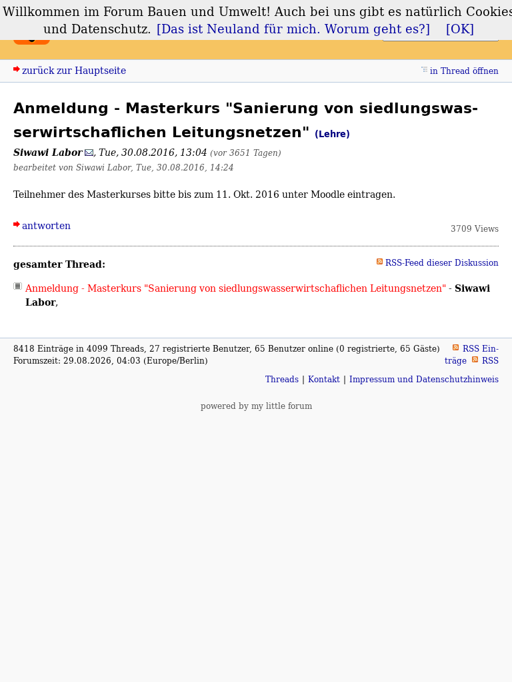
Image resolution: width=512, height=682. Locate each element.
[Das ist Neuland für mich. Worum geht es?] (293, 28)
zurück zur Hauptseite (74, 70)
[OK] (460, 28)
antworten (46, 225)
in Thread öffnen (464, 71)
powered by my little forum (256, 406)
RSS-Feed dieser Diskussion (442, 262)
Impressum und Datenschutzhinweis (424, 379)
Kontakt (324, 379)
